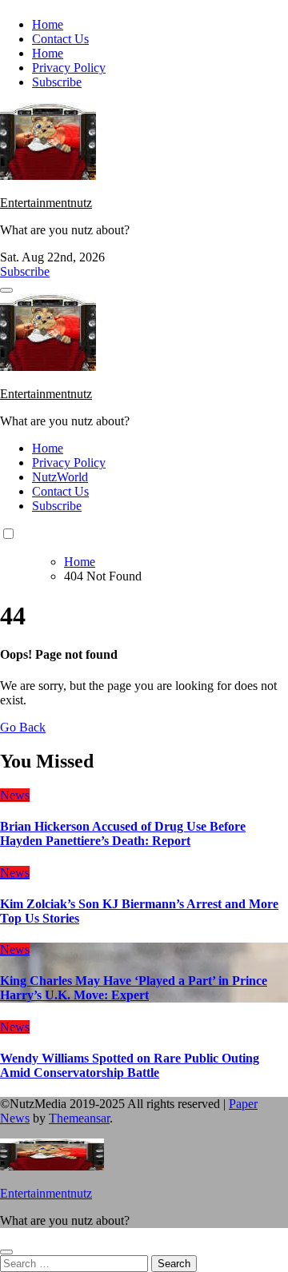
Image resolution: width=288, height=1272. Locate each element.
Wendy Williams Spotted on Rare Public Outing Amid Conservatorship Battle (129, 1065)
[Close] (6, 1252)
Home (47, 24)
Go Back (23, 727)
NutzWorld (60, 477)
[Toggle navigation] (6, 290)
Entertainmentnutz (46, 202)
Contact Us (60, 39)
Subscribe (57, 82)
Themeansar (79, 1118)
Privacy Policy (69, 67)
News (15, 795)
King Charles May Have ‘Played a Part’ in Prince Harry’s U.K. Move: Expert (133, 988)
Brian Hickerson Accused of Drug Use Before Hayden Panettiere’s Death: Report (123, 833)
